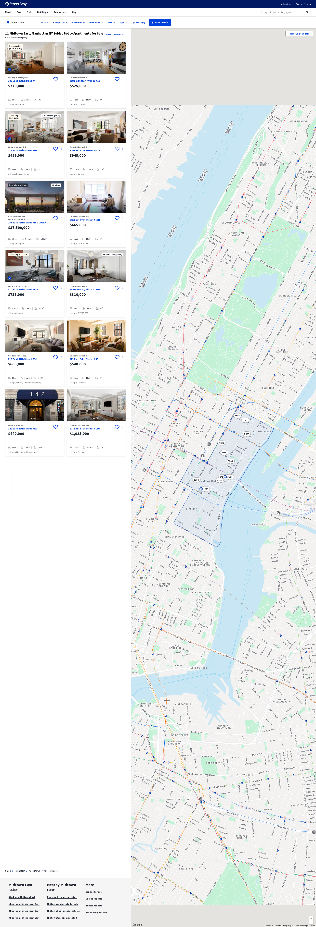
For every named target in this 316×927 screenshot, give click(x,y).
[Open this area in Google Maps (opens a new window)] (137, 925)
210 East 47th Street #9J (22, 359)
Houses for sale (93, 905)
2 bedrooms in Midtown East (24, 910)
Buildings (42, 12)
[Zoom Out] (311, 922)
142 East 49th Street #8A (22, 428)
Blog (74, 12)
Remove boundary (299, 33)
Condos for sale (94, 891)
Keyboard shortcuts (273, 926)
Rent (8, 12)
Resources (60, 12)
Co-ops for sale (93, 898)
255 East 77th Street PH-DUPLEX (27, 222)
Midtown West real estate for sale (65, 917)
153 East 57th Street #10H (85, 219)
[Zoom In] (311, 918)
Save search (161, 22)
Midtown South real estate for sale (66, 910)
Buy (19, 12)
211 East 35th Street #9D (22, 150)
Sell (29, 12)
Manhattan (20, 870)
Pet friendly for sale (96, 912)
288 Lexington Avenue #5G (85, 80)
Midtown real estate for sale (62, 904)
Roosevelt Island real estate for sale (67, 897)
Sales (8, 870)
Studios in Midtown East (22, 897)
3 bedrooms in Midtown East (24, 917)
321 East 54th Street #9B (84, 359)
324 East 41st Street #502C (85, 150)
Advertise (286, 4)
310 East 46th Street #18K (23, 289)
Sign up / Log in (303, 4)
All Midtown (34, 870)
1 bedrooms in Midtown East (24, 904)
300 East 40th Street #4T (22, 80)
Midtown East (17, 22)
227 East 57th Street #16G (85, 428)
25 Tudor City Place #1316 (85, 289)
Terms (312, 926)
